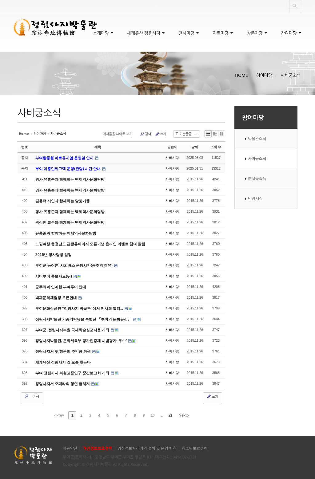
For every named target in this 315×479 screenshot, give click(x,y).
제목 (97, 147)
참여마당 (289, 33)
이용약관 (70, 448)
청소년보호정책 (195, 448)
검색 (148, 134)
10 (152, 415)
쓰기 (163, 134)
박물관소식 (257, 138)
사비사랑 (172, 157)
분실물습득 (257, 178)
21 (170, 415)
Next (183, 415)
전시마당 (187, 33)
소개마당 (101, 33)
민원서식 (255, 198)
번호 (24, 147)
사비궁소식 (291, 75)
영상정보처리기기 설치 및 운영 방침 (147, 448)
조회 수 (215, 147)
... (161, 415)
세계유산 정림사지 (144, 33)
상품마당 (255, 33)
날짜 (194, 147)
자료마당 (221, 33)
